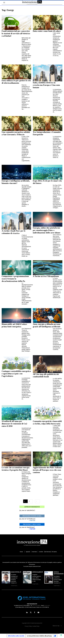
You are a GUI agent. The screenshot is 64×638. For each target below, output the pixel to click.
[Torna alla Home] (32, 2)
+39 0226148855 (36, 605)
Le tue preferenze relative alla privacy (39, 636)
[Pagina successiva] (37, 501)
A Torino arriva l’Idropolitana (46, 276)
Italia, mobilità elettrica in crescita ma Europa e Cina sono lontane (46, 85)
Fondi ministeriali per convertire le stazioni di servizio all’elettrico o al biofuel (16, 33)
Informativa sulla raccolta (16, 636)
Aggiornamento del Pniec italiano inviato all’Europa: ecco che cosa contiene (47, 469)
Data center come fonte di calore (47, 31)
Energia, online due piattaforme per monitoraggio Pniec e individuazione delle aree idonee (46, 230)
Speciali (28, 551)
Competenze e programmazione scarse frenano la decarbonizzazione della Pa (15, 278)
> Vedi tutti (32, 520)
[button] (3, 2)
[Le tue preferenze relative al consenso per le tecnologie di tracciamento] (61, 635)
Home (21, 551)
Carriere (41, 551)
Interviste (34, 551)
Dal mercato (47, 551)
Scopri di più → (14, 585)
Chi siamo (54, 551)
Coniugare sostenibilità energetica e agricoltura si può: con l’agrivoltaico (16, 373)
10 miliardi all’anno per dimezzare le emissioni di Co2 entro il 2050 (14, 423)
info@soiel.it (47, 605)
